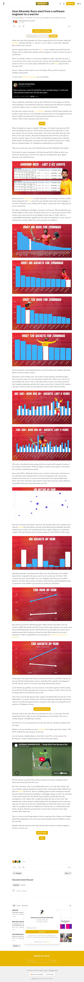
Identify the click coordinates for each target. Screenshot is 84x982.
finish (56, 63)
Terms (46, 970)
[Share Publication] (63, 3)
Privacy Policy (54, 937)
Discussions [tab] (25, 905)
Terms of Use (50, 935)
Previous (18, 873)
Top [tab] (14, 905)
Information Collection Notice (41, 937)
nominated (41, 729)
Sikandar (15, 43)
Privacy (41, 970)
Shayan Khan (31, 20)
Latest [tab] (18, 905)
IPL (29, 201)
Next (66, 873)
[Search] (60, 3)
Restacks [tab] (23, 885)
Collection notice (53, 970)
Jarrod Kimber (22, 20)
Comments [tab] (16, 885)
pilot (41, 49)
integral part (28, 198)
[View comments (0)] (19, 26)
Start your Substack (37, 974)
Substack (33, 978)
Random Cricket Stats (29, 77)
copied (20, 527)
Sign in (79, 3)
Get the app (50, 974)
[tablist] (19, 885)
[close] (57, 910)
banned (20, 791)
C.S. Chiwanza (39, 111)
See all (15, 946)
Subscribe (70, 3)
